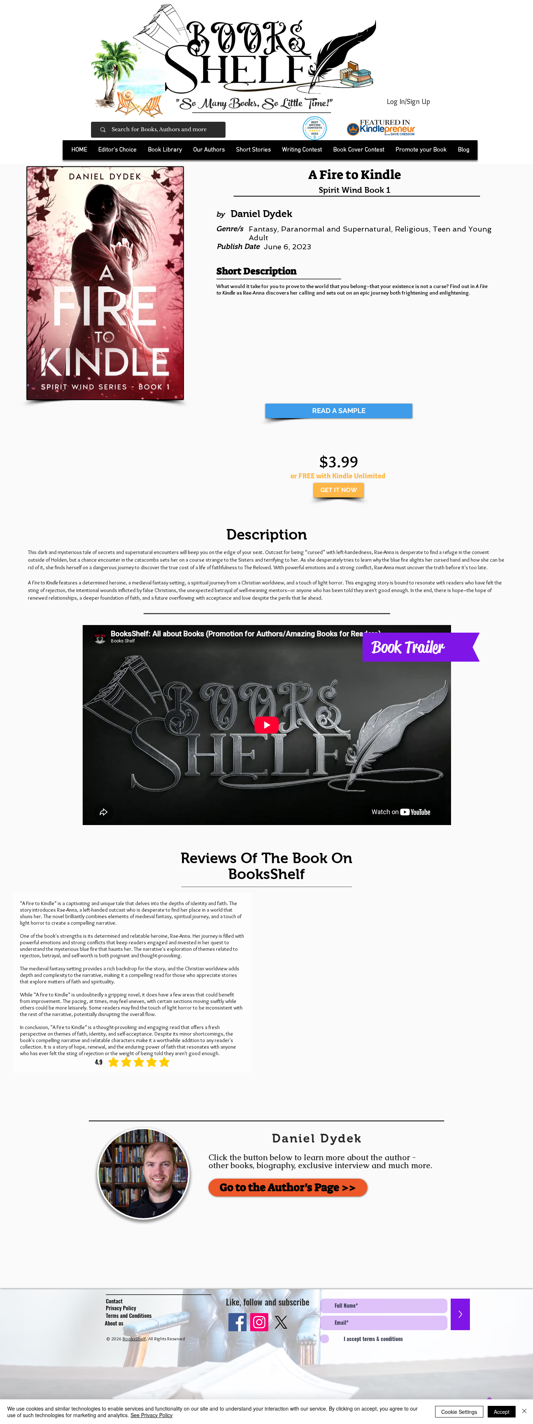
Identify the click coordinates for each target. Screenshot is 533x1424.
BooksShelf (134, 1338)
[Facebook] (237, 1322)
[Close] (524, 1411)
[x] (281, 1322)
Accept (501, 1411)
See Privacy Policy (152, 1415)
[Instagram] (259, 1322)
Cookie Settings (459, 1411)
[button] (164, 150)
